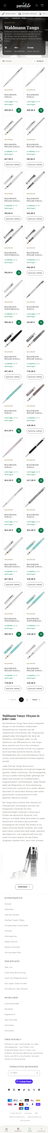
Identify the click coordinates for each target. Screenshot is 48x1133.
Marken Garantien (12, 947)
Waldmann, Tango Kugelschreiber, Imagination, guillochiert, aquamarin (12, 412)
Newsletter (9, 909)
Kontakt (8, 904)
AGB (36, 1113)
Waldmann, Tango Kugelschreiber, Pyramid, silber (35, 308)
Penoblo (19, 1113)
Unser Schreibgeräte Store (16, 978)
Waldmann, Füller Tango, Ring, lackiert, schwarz (12, 358)
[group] (24, 14)
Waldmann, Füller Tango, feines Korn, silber (12, 200)
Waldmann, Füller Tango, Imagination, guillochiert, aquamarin (34, 565)
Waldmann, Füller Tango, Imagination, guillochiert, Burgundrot (34, 412)
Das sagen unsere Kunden (16, 984)
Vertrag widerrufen (13, 953)
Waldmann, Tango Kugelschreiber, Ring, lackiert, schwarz (35, 466)
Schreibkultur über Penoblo (16, 989)
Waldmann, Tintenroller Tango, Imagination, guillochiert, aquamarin (34, 620)
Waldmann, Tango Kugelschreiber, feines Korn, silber (35, 96)
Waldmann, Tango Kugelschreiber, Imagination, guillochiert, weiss (12, 516)
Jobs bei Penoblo (12, 915)
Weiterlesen (22, 887)
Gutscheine (9, 1031)
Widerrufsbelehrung (34, 1117)
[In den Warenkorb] (18, 110)
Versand (8, 931)
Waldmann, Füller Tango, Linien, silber (34, 145)
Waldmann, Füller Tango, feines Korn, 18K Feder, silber (12, 565)
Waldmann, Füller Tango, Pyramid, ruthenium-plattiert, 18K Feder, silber (34, 254)
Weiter (35, 700)
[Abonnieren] (37, 1073)
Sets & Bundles (11, 1020)
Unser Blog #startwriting (15, 973)
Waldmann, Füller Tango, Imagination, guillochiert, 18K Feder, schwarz (34, 358)
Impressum (28, 1113)
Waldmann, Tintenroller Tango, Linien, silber (12, 620)
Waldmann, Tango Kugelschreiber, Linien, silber (12, 96)
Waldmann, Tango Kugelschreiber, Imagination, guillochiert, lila (12, 466)
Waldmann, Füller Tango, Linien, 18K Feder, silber (12, 145)
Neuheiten (9, 1009)
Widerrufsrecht (11, 942)
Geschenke (9, 1025)
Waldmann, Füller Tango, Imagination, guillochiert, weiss (34, 669)
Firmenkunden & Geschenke (16, 926)
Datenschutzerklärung (17, 1117)
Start (7, 18)
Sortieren (40, 61)
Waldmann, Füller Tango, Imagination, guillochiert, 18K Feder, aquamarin (12, 669)
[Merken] (20, 69)
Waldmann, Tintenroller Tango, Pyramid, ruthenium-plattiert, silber (12, 254)
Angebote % (10, 1014)
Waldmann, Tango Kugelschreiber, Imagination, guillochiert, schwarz (35, 516)
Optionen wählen (13, 165)
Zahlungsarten (11, 936)
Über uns (8, 967)
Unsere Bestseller (12, 1004)
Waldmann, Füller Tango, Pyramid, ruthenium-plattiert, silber (34, 200)
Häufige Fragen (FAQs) (14, 920)
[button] (5, 5)
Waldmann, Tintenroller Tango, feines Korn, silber (12, 308)
